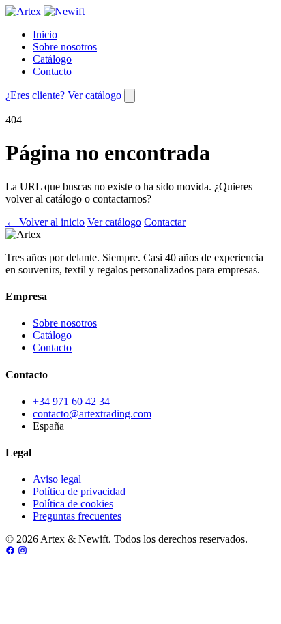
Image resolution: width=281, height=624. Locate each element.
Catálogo (52, 59)
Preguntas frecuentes (77, 516)
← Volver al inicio (45, 222)
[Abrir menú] (129, 96)
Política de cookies (73, 503)
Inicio (45, 34)
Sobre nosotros (65, 47)
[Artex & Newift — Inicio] (45, 11)
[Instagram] (22, 551)
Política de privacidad (79, 491)
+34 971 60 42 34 (71, 401)
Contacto (52, 71)
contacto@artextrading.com (92, 413)
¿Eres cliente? (35, 95)
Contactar (165, 222)
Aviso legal (57, 479)
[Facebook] (11, 551)
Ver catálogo (94, 95)
